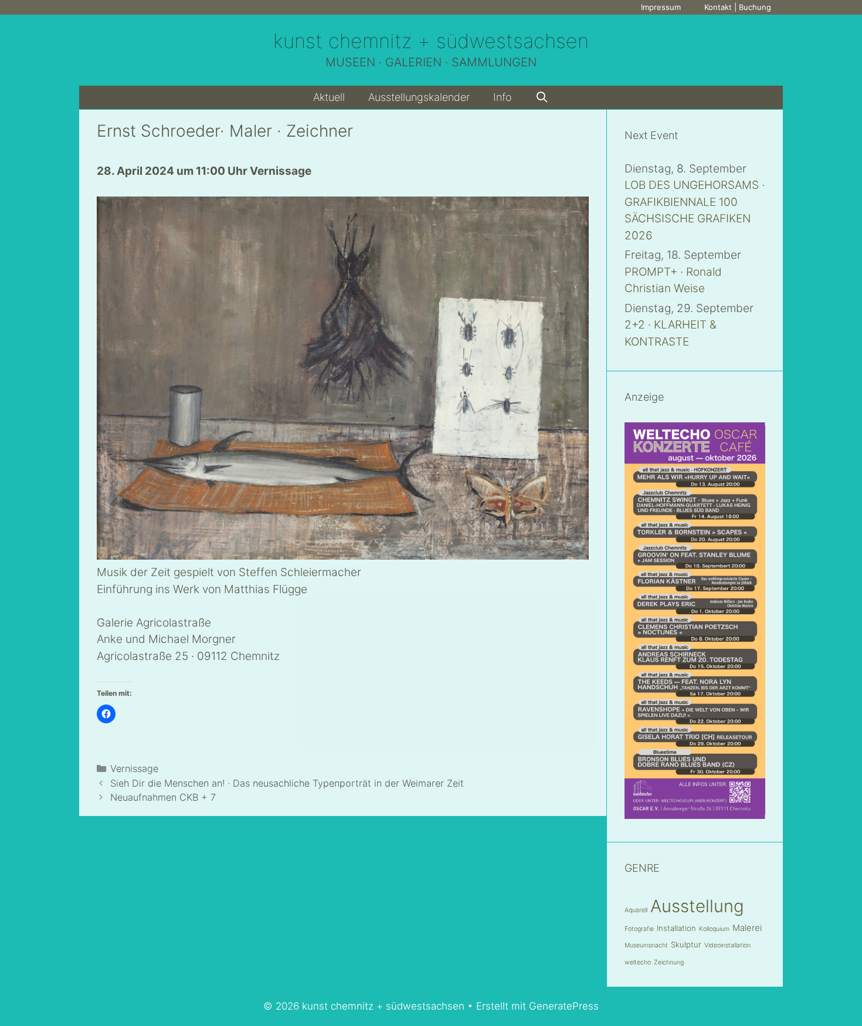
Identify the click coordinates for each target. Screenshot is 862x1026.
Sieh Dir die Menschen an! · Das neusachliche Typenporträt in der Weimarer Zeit (287, 783)
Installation (676, 928)
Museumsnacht (646, 945)
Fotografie (639, 929)
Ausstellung (697, 906)
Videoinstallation (727, 945)
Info (502, 97)
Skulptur (686, 944)
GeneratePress (564, 1006)
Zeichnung (669, 962)
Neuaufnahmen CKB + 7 (163, 797)
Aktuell (329, 97)
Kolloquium (714, 929)
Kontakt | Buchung (737, 7)
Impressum (661, 7)
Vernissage (134, 768)
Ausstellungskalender (419, 97)
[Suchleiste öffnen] (542, 97)
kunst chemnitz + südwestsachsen (431, 41)
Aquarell (636, 910)
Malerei (747, 928)
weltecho (638, 962)
